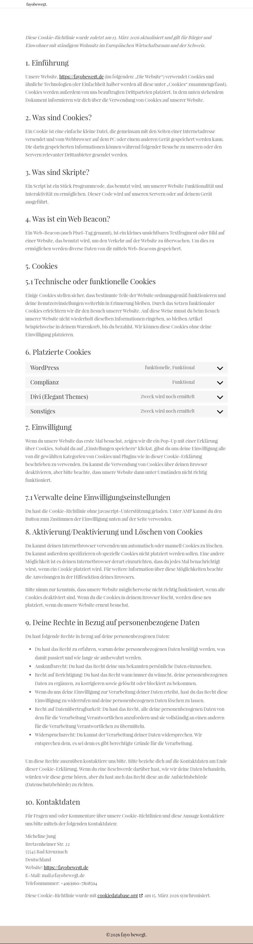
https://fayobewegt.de (81, 76)
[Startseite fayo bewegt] (36, 4)
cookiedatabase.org (118, 895)
